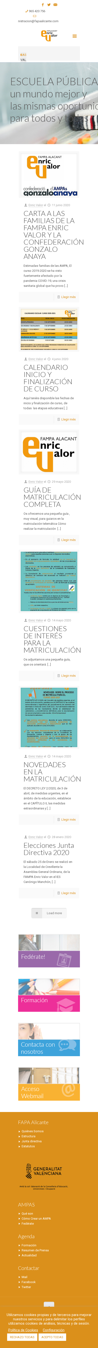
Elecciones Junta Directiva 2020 (49, 848)
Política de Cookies (23, 1330)
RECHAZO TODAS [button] (22, 1337)
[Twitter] (49, 5)
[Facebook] (42, 5)
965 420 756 (37, 11)
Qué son (27, 1213)
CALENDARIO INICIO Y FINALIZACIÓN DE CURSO (48, 378)
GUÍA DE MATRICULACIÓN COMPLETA (52, 496)
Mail (24, 1277)
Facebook (29, 1282)
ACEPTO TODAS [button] (52, 1337)
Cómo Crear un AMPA (36, 1218)
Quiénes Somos (33, 1131)
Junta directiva (32, 1141)
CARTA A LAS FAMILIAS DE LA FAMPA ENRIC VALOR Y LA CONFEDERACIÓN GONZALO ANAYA (54, 234)
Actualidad (29, 1255)
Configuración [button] (53, 1330)
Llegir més (68, 297)
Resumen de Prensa (35, 1250)
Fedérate (28, 1223)
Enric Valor (36, 205)
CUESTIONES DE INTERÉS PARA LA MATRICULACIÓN (52, 639)
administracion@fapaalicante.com (35, 21)
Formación (29, 1245)
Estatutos (28, 1146)
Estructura (28, 1136)
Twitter (26, 1287)
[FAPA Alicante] (49, 35)
